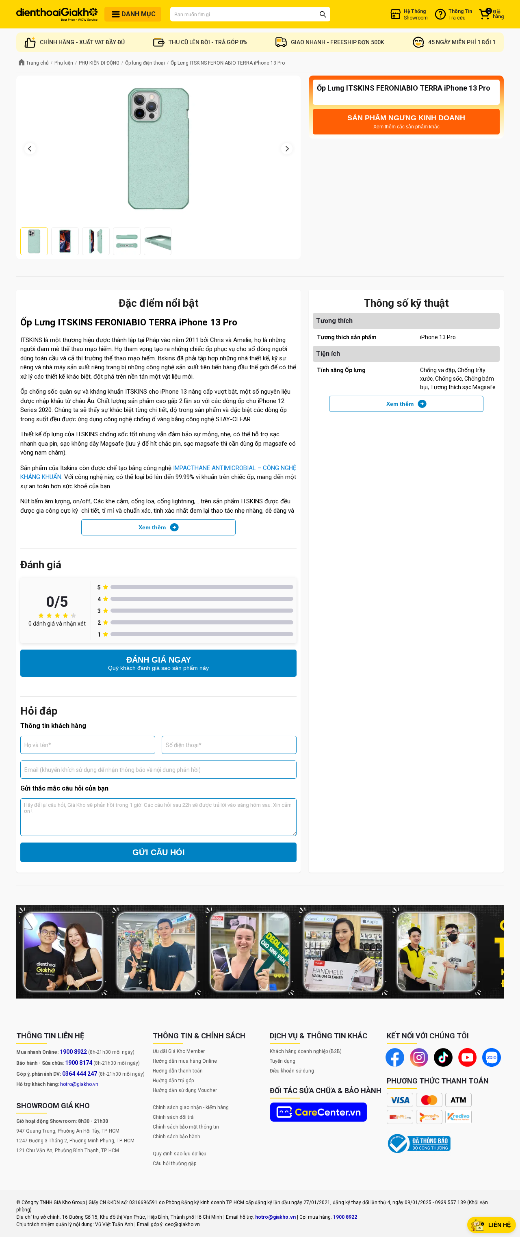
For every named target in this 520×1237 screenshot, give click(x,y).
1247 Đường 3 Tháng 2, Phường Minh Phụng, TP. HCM (75, 1141)
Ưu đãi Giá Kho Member (179, 1051)
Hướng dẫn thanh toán (178, 1071)
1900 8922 (73, 1052)
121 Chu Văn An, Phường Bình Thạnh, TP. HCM (67, 1150)
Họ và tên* (37, 744)
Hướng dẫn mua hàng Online (185, 1061)
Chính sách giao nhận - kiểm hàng (191, 1107)
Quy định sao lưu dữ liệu (179, 1154)
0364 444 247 (79, 1073)
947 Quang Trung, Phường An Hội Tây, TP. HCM (67, 1131)
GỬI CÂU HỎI (158, 852)
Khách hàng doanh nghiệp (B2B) (306, 1051)
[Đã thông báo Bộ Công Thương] (419, 1143)
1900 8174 (78, 1062)
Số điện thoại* (184, 744)
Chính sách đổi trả (173, 1117)
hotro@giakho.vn (79, 1084)
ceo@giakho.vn (182, 1224)
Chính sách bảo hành (176, 1137)
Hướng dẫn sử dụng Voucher (185, 1090)
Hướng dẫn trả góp (173, 1080)
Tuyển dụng (282, 1061)
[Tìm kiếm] (323, 14)
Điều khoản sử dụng (292, 1071)
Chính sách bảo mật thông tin (186, 1127)
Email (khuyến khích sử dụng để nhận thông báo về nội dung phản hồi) (112, 769)
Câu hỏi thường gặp (174, 1163)
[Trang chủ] (57, 14)
